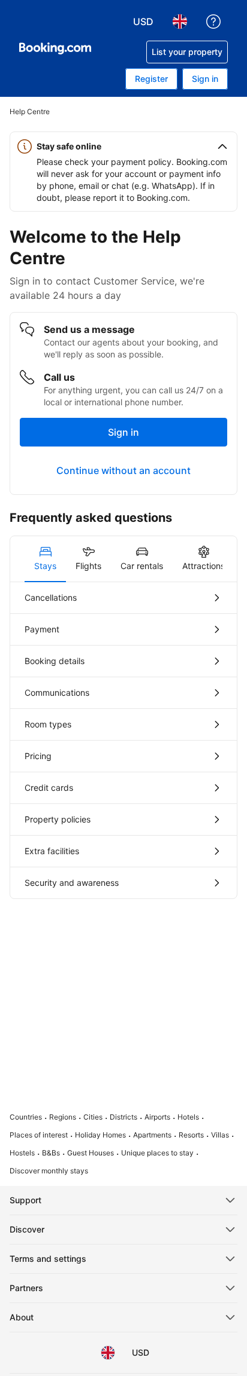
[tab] (45, 559)
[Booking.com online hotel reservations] (55, 48)
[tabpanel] (123, 740)
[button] (123, 146)
